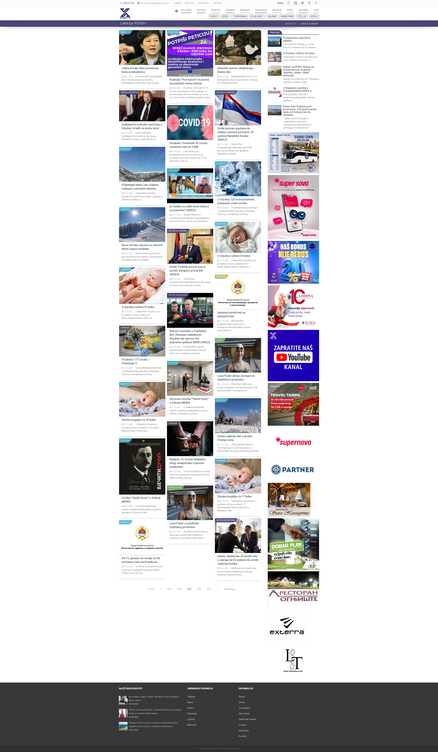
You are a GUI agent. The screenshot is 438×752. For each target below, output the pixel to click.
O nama (242, 725)
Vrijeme (272, 16)
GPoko (314, 16)
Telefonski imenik (247, 719)
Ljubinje (191, 719)
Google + (288, 3)
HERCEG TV (290, 23)
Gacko (190, 708)
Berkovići (191, 725)
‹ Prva (151, 589)
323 (169, 589)
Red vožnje (244, 713)
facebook (309, 3)
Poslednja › (230, 589)
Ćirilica (280, 3)
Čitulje (302, 16)
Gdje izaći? (257, 16)
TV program (239, 16)
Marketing (244, 730)
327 (209, 589)
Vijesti (214, 16)
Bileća (190, 702)
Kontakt (242, 736)
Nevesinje (192, 713)
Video (225, 16)
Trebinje (191, 696)
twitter (302, 3)
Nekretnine (287, 16)
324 (179, 589)
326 (199, 589)
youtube (295, 3)
